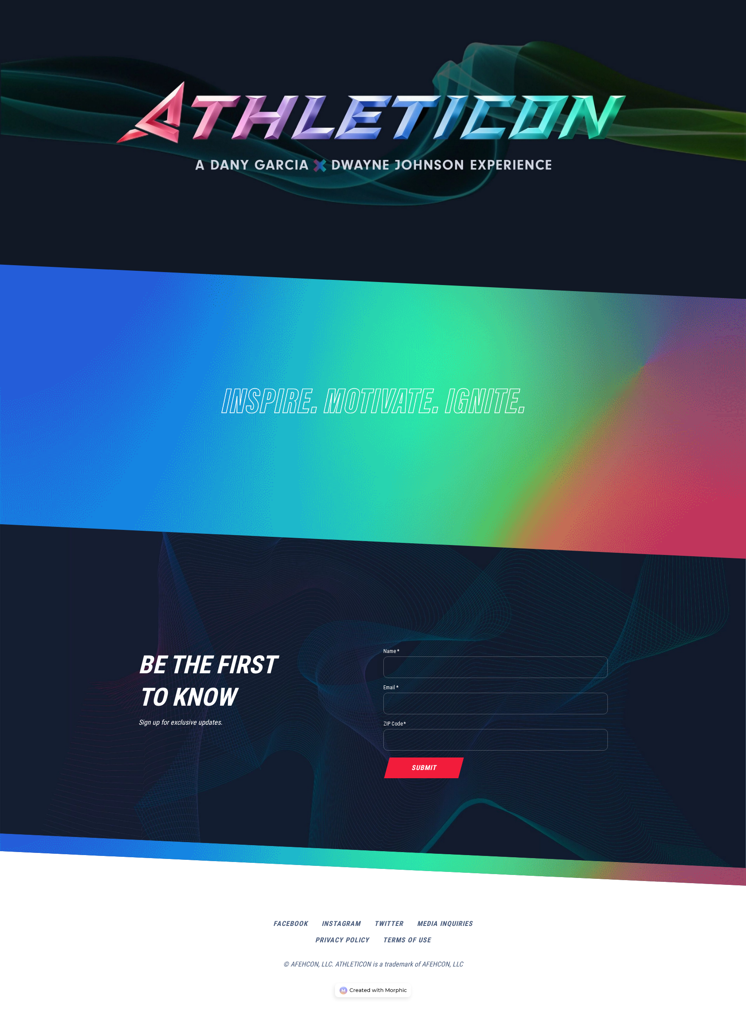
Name (391, 651)
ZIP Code (394, 723)
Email (390, 687)
